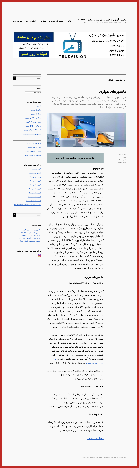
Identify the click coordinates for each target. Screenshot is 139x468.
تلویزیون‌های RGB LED (31, 235)
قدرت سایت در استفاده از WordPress (92, 457)
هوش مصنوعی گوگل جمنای (29, 241)
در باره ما (17, 21)
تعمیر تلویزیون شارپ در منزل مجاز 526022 (102, 19)
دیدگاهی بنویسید (122, 162)
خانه (69, 21)
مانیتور (124, 157)
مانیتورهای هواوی (112, 91)
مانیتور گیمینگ (122, 159)
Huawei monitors (95, 438)
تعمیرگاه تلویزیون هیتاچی (51, 21)
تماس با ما (31, 21)
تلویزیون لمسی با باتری (31, 230)
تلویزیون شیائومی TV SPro (29, 238)
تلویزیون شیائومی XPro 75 (29, 233)
